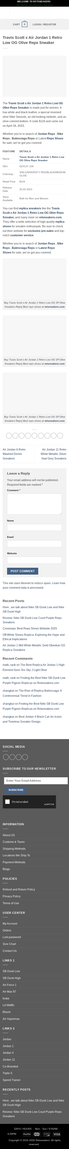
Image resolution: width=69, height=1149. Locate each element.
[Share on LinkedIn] (47, 436)
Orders (7, 930)
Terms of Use (11, 903)
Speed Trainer (12, 1080)
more (30, 217)
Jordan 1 (8, 1046)
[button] (5, 13)
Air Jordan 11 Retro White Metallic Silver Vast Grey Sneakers (53, 454)
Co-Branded (10, 1066)
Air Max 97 (9, 991)
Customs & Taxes (14, 841)
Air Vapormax (11, 1018)
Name (10, 520)
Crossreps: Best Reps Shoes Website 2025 (30, 628)
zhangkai (8, 690)
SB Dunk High (12, 978)
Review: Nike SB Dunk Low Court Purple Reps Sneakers (32, 1114)
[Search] (65, 12)
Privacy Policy (12, 896)
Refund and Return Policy (19, 889)
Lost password (12, 937)
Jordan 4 (8, 1052)
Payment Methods (14, 862)
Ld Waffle (8, 1005)
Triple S (7, 1073)
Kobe (6, 998)
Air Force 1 (9, 984)
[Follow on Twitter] (12, 757)
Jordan (7, 1039)
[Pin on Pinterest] (35, 436)
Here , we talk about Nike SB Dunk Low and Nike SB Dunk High (33, 1103)
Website (12, 553)
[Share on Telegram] (60, 436)
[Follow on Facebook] (6, 757)
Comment (13, 490)
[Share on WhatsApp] (9, 436)
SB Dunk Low (11, 971)
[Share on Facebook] (15, 436)
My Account (10, 923)
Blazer (7, 1011)
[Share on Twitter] (22, 436)
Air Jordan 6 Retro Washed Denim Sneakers (14, 454)
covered (45, 252)
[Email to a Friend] (28, 436)
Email (10, 537)
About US (9, 835)
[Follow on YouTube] (25, 757)
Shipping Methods (14, 848)
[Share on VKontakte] (41, 436)
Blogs (6, 869)
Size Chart (9, 943)
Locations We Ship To (16, 855)
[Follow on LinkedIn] (19, 757)
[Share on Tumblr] (54, 436)
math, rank (9, 664)
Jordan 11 (9, 1059)
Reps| (19, 306)
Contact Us (10, 950)
